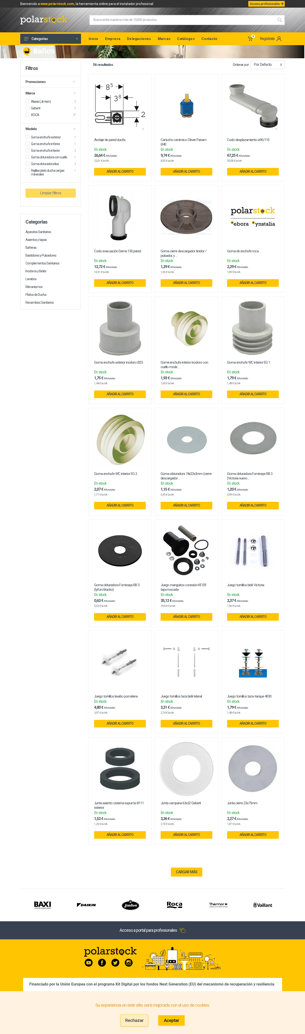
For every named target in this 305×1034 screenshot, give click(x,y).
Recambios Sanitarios (39, 302)
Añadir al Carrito (120, 171)
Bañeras (30, 247)
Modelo (31, 129)
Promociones (35, 82)
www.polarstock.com (57, 4)
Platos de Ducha (35, 295)
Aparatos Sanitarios (38, 232)
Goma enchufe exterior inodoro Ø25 (118, 362)
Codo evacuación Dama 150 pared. (117, 251)
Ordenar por (241, 65)
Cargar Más (186, 872)
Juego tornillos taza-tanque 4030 (249, 696)
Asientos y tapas (36, 240)
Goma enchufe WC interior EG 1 (248, 362)
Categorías (39, 39)
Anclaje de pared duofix (109, 140)
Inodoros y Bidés (35, 271)
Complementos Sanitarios (42, 263)
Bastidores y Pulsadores (40, 255)
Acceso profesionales (265, 4)
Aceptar (171, 1020)
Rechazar (134, 1020)
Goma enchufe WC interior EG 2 (115, 474)
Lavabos (30, 279)
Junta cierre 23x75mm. (242, 803)
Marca (30, 93)
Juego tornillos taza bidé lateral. (181, 696)
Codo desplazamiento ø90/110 (248, 140)
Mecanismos (33, 287)
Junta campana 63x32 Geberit (181, 803)
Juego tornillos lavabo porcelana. (116, 696)
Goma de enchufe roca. (243, 251)
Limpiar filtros (50, 193)
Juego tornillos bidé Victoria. (245, 585)
